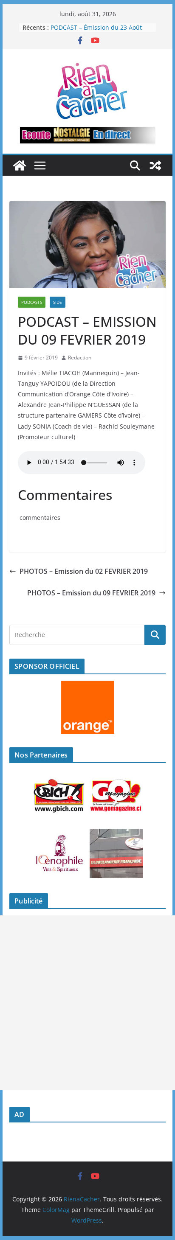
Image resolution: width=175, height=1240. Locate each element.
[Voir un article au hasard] (155, 165)
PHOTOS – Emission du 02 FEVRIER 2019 (84, 571)
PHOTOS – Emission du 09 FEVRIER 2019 (91, 593)
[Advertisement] (87, 1002)
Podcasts (31, 302)
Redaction (79, 357)
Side (57, 302)
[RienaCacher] (19, 165)
